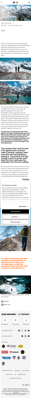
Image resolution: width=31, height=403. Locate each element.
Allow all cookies (15, 211)
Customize (15, 216)
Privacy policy (17, 370)
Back (3, 30)
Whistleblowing (21, 374)
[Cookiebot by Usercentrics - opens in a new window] (22, 180)
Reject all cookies (15, 222)
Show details (22, 206)
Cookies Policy (9, 374)
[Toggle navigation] (2, 2)
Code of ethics (25, 370)
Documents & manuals (7, 370)
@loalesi (6, 301)
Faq (15, 374)
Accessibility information (15, 378)
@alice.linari (6, 304)
